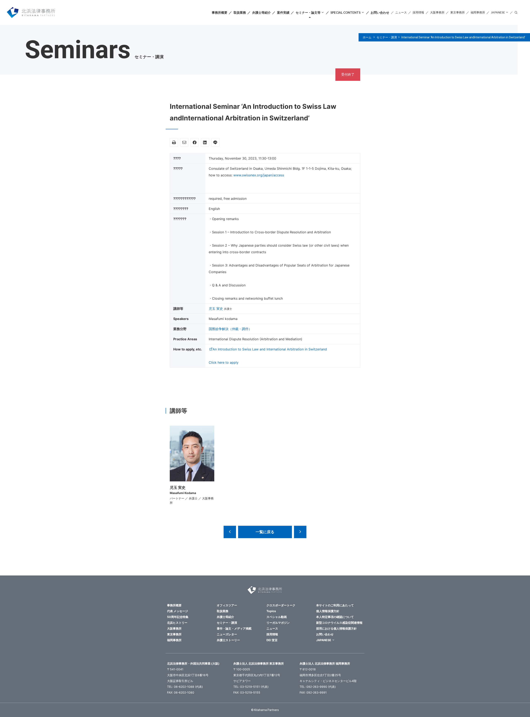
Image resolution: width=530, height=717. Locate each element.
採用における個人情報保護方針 (336, 628)
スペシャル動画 (276, 617)
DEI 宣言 (272, 640)
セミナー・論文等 (308, 12)
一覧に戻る (265, 532)
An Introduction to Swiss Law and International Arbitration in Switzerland (270, 349)
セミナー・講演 (387, 37)
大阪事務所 (437, 12)
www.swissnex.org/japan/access (258, 175)
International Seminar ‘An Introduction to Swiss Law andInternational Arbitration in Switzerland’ (463, 37)
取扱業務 (240, 12)
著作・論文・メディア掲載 (234, 628)
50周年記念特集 (177, 617)
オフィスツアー (227, 605)
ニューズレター (227, 634)
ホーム (367, 37)
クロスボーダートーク (280, 605)
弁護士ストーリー (228, 640)
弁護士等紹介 (261, 12)
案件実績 (283, 12)
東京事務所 (457, 12)
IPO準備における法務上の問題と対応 (300, 532)
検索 (516, 12)
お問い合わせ (380, 12)
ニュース (401, 12)
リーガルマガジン (278, 622)
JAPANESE (498, 12)
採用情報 (418, 12)
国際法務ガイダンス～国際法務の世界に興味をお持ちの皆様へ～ (230, 532)
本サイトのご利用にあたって (335, 605)
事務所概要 (219, 12)
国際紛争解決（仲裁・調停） (230, 329)
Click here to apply (223, 362)
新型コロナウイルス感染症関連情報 (339, 622)
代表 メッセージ (177, 611)
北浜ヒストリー (177, 622)
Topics (271, 611)
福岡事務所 (478, 12)
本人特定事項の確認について (335, 617)
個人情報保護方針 (327, 611)
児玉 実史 (216, 308)
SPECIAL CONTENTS (345, 12)
